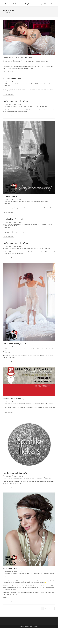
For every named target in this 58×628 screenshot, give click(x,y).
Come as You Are (10, 196)
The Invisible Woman (12, 78)
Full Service (27, 201)
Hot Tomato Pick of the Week (15, 243)
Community (13, 83)
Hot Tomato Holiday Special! (15, 343)
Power (41, 61)
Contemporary (20, 83)
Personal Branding (39, 201)
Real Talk (46, 83)
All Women (25, 61)
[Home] (3, 12)
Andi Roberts (8, 82)
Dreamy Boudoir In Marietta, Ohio (17, 58)
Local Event (26, 106)
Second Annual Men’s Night (14, 398)
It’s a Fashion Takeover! (13, 219)
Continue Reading (9, 72)
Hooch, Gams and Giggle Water (16, 473)
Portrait (37, 61)
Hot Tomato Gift (35, 349)
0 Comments (7, 63)
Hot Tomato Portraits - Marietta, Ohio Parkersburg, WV (24, 4)
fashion (33, 83)
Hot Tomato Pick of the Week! (15, 101)
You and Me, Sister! (11, 568)
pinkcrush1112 (8, 61)
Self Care (46, 61)
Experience (16, 12)
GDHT (37, 83)
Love (33, 403)
